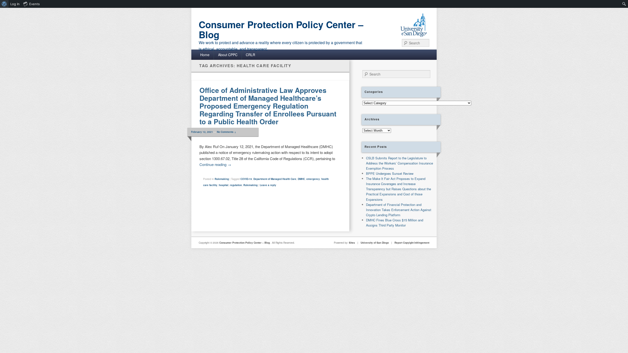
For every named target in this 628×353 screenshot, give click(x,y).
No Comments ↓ (226, 132)
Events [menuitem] (34, 4)
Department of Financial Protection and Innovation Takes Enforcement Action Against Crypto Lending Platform (398, 209)
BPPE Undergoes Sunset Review (389, 173)
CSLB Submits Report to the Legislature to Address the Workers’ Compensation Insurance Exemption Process (399, 163)
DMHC (301, 179)
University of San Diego (375, 242)
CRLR (250, 54)
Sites (352, 242)
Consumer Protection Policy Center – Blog (281, 29)
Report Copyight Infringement (411, 242)
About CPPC (227, 54)
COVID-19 (246, 179)
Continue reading (215, 164)
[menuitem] (4, 4)
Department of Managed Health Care (274, 179)
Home (204, 54)
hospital (223, 185)
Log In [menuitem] (15, 4)
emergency (313, 179)
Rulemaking (222, 179)
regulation (236, 185)
